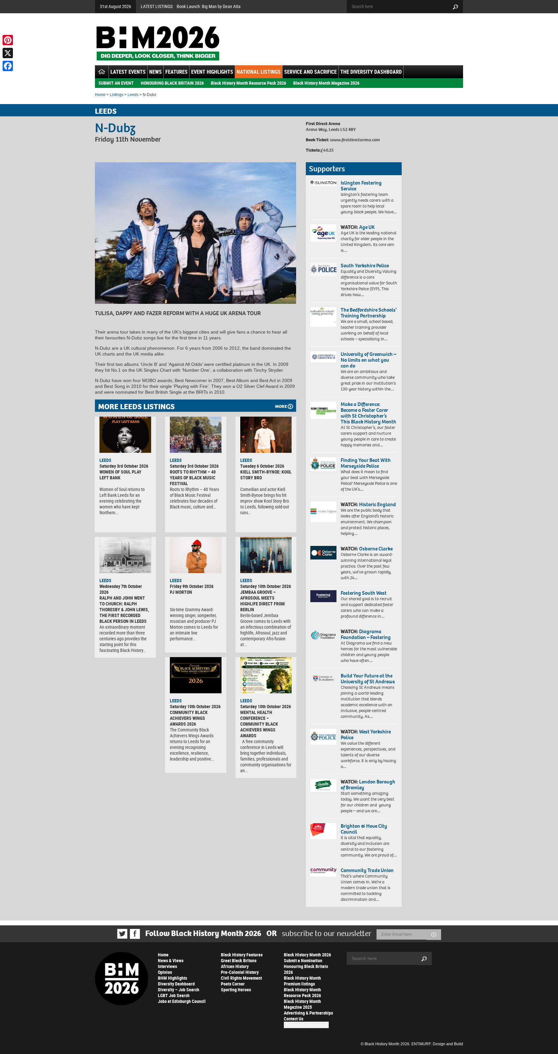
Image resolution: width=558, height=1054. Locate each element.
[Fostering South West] (323, 596)
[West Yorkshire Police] (323, 737)
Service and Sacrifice (310, 71)
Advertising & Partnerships (308, 1013)
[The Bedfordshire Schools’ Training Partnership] (323, 317)
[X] (7, 53)
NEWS (155, 71)
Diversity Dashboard (176, 984)
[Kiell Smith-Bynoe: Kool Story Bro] (266, 435)
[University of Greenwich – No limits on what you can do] (323, 357)
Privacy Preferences (306, 1024)
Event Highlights (212, 71)
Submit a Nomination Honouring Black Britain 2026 (306, 966)
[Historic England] (323, 512)
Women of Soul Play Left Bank (120, 475)
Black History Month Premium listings (302, 981)
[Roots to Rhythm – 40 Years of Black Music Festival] (196, 435)
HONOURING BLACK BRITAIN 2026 (172, 83)
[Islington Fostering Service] (323, 183)
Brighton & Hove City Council (364, 829)
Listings (116, 94)
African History (235, 966)
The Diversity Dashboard (371, 71)
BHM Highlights (172, 978)
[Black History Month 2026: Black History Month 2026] (158, 43)
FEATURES (176, 71)
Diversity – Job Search (178, 989)
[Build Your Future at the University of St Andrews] (323, 678)
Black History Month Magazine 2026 (326, 83)
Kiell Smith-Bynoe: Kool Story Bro (266, 475)
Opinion (165, 972)
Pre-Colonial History (240, 972)
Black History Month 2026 (307, 955)
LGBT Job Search (174, 995)
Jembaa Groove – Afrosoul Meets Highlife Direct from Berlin (262, 600)
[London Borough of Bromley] (323, 785)
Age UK (367, 227)
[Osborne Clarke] (323, 552)
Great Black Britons (238, 960)
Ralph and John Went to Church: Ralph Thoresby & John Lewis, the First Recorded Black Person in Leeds (124, 609)
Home (100, 94)
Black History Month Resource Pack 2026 (248, 83)
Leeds (133, 94)
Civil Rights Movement (241, 978)
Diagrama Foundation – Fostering (366, 634)
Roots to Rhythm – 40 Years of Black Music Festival (193, 477)
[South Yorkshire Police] (323, 269)
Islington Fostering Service (361, 185)
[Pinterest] (7, 40)
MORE (281, 406)
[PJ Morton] (196, 555)
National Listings (259, 71)
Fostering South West (364, 593)
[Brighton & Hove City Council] (323, 831)
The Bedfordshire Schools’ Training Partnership (369, 312)
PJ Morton (181, 592)
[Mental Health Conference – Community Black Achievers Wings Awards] (266, 675)
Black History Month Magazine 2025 (302, 1004)
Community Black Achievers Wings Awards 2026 (189, 718)
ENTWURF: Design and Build (437, 1044)
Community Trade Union (367, 870)
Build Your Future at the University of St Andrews (368, 678)
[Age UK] (323, 233)
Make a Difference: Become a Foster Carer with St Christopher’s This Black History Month (368, 413)
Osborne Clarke (376, 548)
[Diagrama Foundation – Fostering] (323, 635)
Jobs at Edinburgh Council (182, 1001)
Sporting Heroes (236, 989)
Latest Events (128, 71)
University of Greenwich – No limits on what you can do (368, 360)
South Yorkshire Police (365, 265)
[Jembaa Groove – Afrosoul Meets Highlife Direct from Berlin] (266, 555)
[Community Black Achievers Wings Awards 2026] (196, 675)
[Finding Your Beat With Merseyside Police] (323, 464)
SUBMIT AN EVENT (116, 83)
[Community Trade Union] (323, 872)
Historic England (377, 504)
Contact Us (293, 1019)
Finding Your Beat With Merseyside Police (366, 463)
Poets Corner (233, 984)
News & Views (170, 960)
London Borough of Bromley (368, 784)
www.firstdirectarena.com (355, 140)
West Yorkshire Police (366, 734)
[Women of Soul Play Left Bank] (125, 435)
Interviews (167, 966)
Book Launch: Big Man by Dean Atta (209, 6)
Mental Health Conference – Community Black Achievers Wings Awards (259, 724)
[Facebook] (7, 65)
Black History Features (242, 955)
